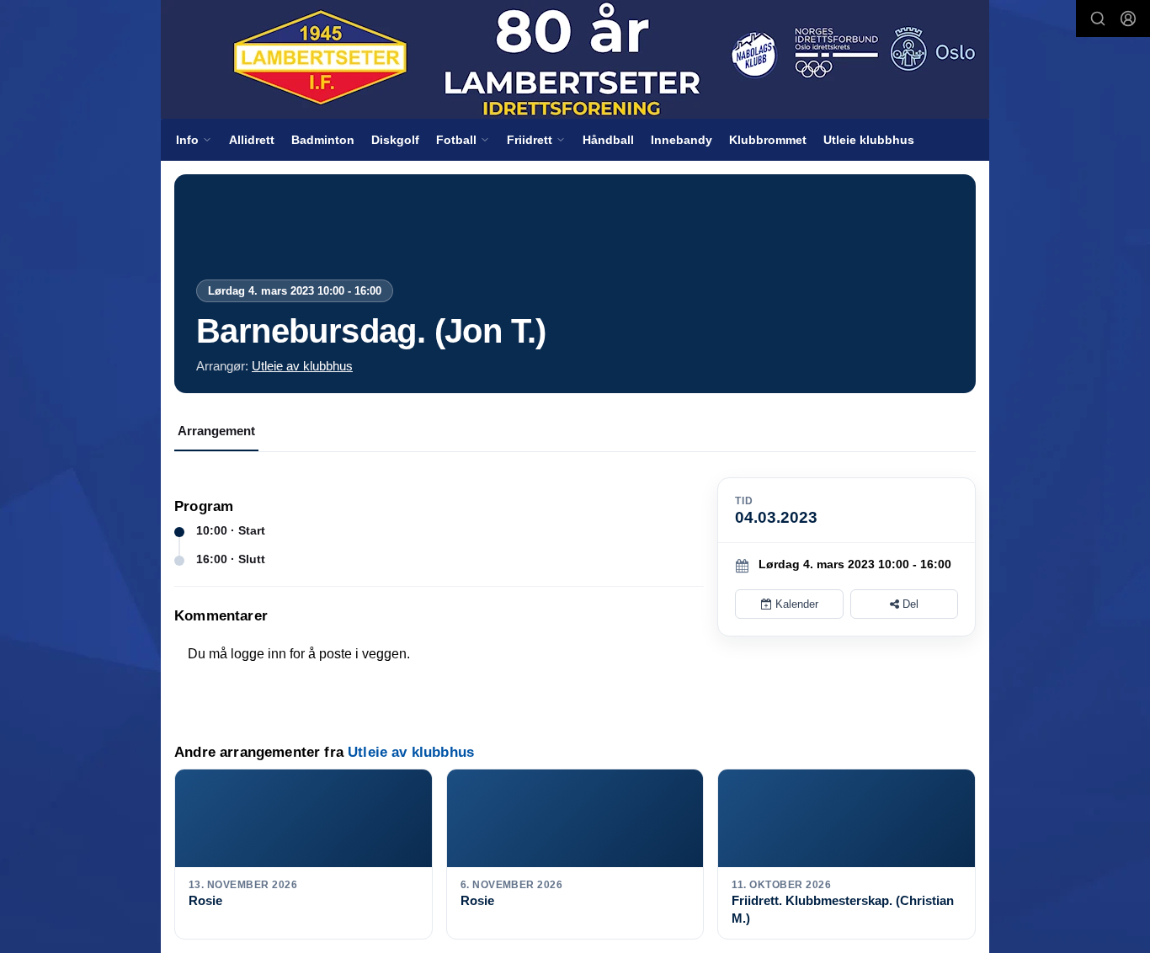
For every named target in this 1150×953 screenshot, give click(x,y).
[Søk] (1098, 18)
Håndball (608, 139)
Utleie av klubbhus (302, 366)
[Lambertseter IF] (575, 59)
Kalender (795, 604)
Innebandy (681, 139)
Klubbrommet (768, 139)
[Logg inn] (1128, 18)
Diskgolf (395, 139)
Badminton (322, 139)
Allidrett (251, 139)
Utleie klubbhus (868, 139)
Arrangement (216, 430)
